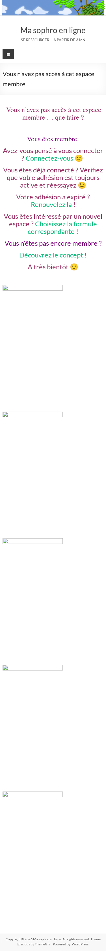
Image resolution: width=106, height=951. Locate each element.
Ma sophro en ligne (53, 30)
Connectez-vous (49, 158)
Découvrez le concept (51, 255)
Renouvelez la (51, 204)
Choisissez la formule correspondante (62, 227)
